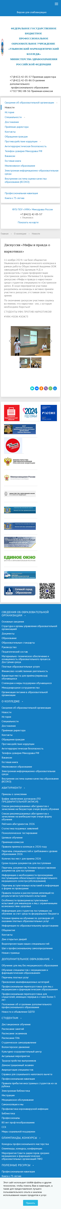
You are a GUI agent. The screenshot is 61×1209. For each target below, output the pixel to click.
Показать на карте (28, 222)
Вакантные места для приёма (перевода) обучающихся (24, 677)
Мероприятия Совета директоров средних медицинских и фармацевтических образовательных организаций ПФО (25, 1155)
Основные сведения (13, 621)
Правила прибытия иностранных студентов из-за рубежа (29, 1085)
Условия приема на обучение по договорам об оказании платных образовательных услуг (28, 919)
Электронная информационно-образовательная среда (31, 172)
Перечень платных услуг (15, 977)
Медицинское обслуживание (18, 1099)
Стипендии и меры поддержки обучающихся (27, 683)
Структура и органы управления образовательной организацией (29, 627)
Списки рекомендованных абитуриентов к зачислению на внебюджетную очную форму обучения (27, 816)
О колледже (20, 233)
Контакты (10, 131)
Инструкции (8, 1095)
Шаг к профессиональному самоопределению (27, 948)
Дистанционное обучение (16, 1024)
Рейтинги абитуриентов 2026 (18, 823)
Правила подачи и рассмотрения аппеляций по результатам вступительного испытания (28, 894)
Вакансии (10, 156)
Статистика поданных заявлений (20, 828)
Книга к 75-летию (14, 198)
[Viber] (46, 388)
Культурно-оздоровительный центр (22, 1051)
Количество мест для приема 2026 (21, 858)
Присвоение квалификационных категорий (25, 981)
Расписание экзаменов (14, 1033)
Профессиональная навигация (21, 193)
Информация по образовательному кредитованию (30, 925)
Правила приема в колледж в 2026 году (24, 846)
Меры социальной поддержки (18, 1131)
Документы (8, 633)
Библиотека (8, 1113)
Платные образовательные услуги (21, 666)
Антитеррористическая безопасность (26, 146)
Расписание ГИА (11, 1038)
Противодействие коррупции (21, 141)
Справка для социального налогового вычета (27, 1074)
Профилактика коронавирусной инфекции (25, 1108)
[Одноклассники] (4, 4)
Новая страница (11, 952)
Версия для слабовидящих (32, 12)
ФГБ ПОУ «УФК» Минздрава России (32, 209)
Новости (9, 107)
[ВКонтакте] (10, 4)
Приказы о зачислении (14, 794)
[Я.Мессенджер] (32, 388)
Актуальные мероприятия (16, 1056)
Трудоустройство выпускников (19, 1060)
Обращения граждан (16, 136)
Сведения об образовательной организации (29, 102)
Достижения (12, 122)
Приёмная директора (16, 126)
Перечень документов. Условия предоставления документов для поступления (29, 869)
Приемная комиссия (13, 842)
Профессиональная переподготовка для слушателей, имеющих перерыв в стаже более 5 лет (29, 996)
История (9, 112)
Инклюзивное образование (20, 165)
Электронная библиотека (16, 1090)
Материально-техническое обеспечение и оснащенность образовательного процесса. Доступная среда (26, 659)
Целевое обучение (12, 837)
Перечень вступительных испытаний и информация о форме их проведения (30, 887)
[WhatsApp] (50, 388)
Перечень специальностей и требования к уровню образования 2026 (29, 852)
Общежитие (8, 930)
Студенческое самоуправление (19, 1042)
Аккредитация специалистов (17, 1069)
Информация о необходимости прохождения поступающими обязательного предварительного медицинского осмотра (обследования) (29, 877)
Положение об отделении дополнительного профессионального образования (27, 1006)
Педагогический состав (15, 651)
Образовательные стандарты (18, 642)
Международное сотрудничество (21, 687)
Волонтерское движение (16, 1047)
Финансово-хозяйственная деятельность (25, 671)
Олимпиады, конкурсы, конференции (22, 1148)
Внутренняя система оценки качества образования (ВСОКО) (26, 180)
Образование (9, 638)
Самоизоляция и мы (12, 1104)
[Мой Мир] (55, 388)
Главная (4, 233)
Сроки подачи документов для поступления (26, 863)
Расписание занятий (13, 1028)
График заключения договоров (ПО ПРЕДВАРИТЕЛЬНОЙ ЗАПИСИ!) (21, 800)
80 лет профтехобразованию (18, 1122)
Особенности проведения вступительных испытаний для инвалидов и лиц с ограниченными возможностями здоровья (29, 903)
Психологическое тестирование (19, 833)
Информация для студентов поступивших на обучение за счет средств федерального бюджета (30, 912)
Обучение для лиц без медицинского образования (30, 965)
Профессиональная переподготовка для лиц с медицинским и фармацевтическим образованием (30, 988)
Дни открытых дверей (14, 939)
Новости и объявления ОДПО (18, 1011)
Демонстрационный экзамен (18, 1065)
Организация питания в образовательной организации (25, 693)
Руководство (9, 647)
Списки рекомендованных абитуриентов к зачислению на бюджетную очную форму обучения (30, 807)
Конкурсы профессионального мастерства (25, 1144)
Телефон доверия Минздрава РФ (23, 151)
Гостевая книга (13, 160)
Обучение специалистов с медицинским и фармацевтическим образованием (25, 971)
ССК (4, 1127)
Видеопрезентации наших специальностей (25, 943)
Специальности (13, 117)
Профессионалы (11, 1117)
